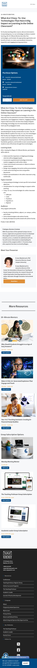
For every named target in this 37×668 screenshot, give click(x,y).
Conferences (6, 579)
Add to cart (24, 100)
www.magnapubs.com (9, 570)
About (5, 604)
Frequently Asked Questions (11, 607)
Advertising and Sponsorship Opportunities (15, 620)
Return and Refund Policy (10, 617)
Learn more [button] (15, 665)
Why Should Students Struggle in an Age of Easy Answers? (16, 345)
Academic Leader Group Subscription (14, 531)
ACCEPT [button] (25, 663)
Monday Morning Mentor (10, 462)
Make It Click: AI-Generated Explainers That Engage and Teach (17, 382)
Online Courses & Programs (11, 586)
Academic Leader (8, 592)
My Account (6, 610)
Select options (6, 352)
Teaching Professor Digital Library (12, 583)
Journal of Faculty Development (12, 595)
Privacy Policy (7, 614)
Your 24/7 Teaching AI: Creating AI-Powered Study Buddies (16, 421)
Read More (14, 281)
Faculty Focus (7, 635)
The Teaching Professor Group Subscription (16, 494)
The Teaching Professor (9, 589)
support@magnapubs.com (10, 568)
